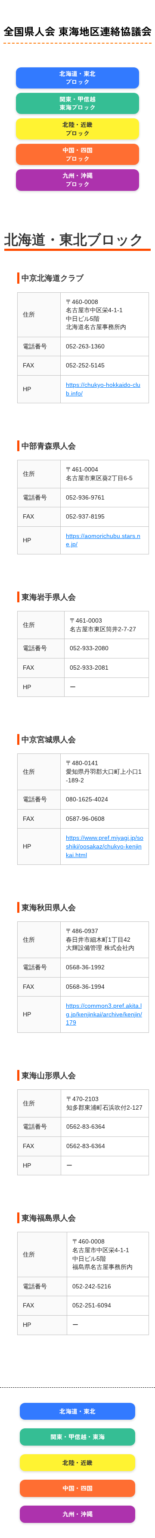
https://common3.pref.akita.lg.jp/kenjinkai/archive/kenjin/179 (104, 1014)
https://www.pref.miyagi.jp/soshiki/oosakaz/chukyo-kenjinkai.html (104, 846)
